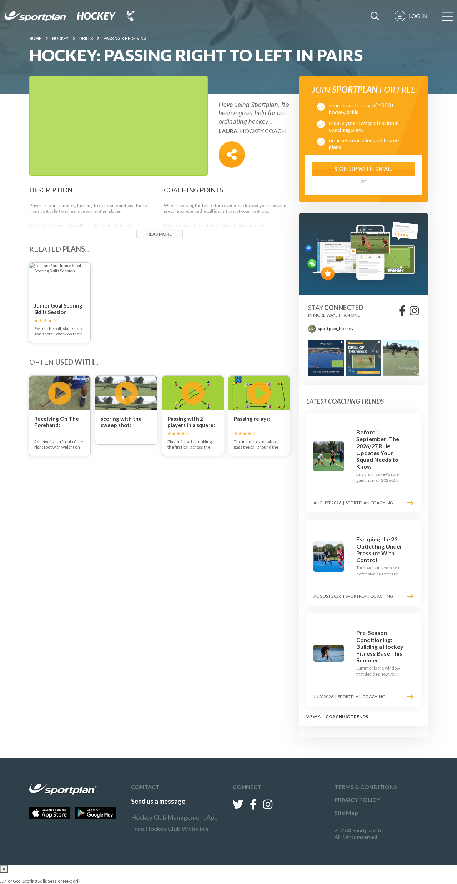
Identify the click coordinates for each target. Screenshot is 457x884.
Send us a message (158, 801)
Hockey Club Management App (174, 817)
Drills (86, 38)
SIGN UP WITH (363, 168)
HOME (35, 38)
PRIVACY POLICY (357, 799)
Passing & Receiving (125, 38)
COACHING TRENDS (347, 716)
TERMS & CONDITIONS (366, 786)
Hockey (60, 38)
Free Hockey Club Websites (170, 829)
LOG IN (418, 15)
